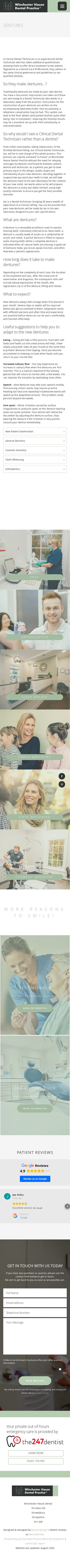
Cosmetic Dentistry (35, 450)
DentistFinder (36, 1534)
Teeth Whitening (35, 459)
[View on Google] (7, 1196)
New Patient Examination (35, 431)
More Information (35, 1008)
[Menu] (62, 6)
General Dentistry (35, 440)
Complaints (57, 1538)
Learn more (35, 1453)
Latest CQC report (35, 1543)
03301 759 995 (36, 1460)
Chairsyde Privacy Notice (35, 1538)
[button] (2, 1206)
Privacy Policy (11, 1538)
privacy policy (42, 1393)
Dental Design (39, 1529)
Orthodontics (35, 469)
